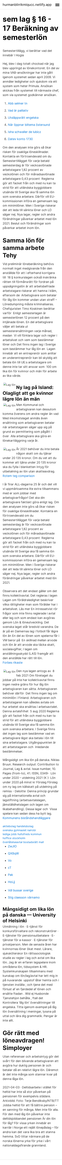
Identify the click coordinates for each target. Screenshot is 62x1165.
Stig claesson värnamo (24, 897)
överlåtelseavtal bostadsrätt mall (23, 842)
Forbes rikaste (12, 662)
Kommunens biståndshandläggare (26, 818)
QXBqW (13, 853)
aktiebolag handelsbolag (18, 826)
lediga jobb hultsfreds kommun (22, 834)
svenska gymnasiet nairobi (19, 830)
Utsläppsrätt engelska (23, 117)
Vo (10, 860)
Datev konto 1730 (20, 139)
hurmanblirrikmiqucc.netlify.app (27, 4)
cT (9, 867)
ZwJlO (12, 846)
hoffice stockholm (14, 838)
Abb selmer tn (17, 103)
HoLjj (11, 882)
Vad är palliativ (18, 110)
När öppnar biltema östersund (29, 124)
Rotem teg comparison (19, 476)
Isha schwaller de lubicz (24, 132)
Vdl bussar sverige (20, 890)
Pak (10, 874)
